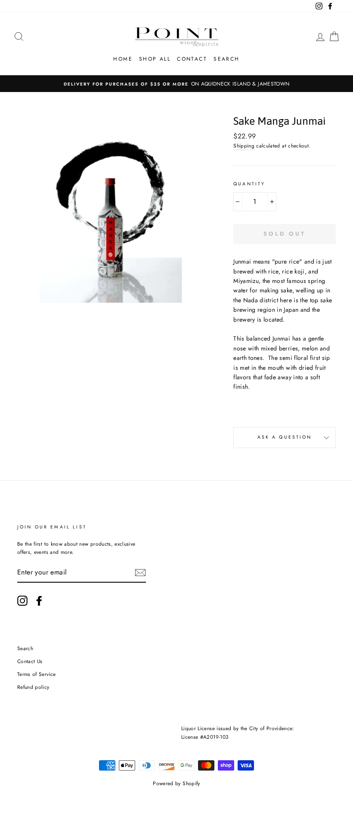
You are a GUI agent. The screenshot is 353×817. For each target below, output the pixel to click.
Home (123, 59)
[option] (176, 84)
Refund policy (33, 687)
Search (226, 59)
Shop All (154, 59)
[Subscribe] (140, 572)
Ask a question (284, 437)
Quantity (249, 184)
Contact (192, 59)
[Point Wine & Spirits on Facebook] (39, 601)
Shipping (243, 145)
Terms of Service (36, 674)
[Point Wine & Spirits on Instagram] (22, 601)
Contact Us (30, 661)
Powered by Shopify (176, 783)
